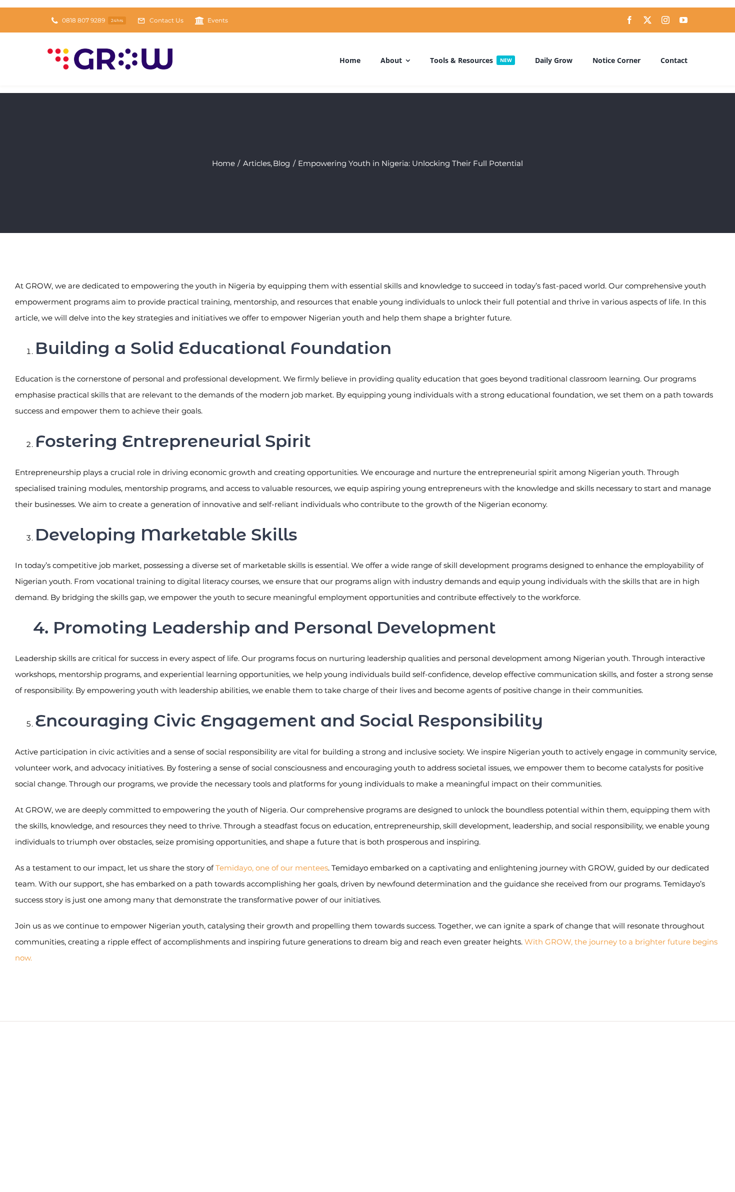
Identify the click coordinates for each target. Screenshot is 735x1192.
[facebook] (630, 20)
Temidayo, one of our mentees (272, 867)
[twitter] (648, 20)
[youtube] (684, 20)
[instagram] (666, 20)
